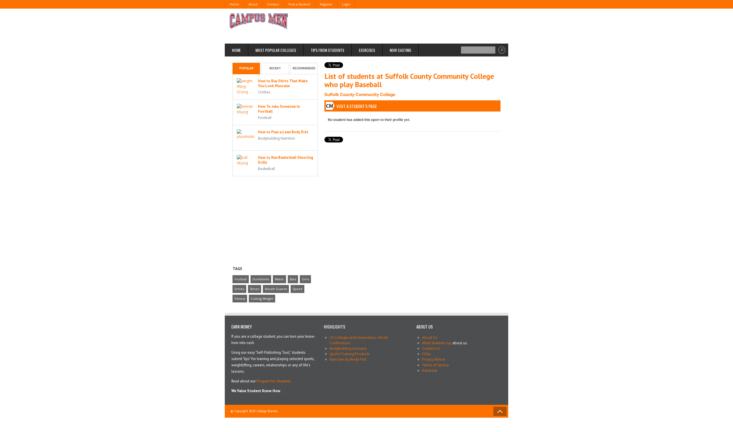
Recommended (304, 68)
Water (279, 279)
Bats (293, 279)
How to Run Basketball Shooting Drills (285, 160)
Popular (246, 68)
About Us (429, 337)
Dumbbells (261, 279)
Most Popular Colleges (275, 50)
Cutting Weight (262, 298)
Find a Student (299, 4)
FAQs (426, 353)
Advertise (430, 370)
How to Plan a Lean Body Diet (283, 132)
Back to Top (500, 411)
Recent (275, 68)
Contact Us (431, 348)
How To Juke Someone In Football (279, 109)
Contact (273, 4)
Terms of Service (435, 365)
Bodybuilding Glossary (348, 348)
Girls (305, 279)
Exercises (367, 50)
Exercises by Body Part (348, 359)
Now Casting (400, 50)
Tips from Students (327, 50)
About (253, 4)
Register (326, 4)
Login (346, 4)
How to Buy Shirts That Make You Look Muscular (283, 83)
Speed (297, 289)
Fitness (240, 298)
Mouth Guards (276, 289)
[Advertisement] (397, 26)
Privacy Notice (433, 359)
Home (234, 4)
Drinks (239, 289)
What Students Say (437, 343)
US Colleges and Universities (353, 337)
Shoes (254, 289)
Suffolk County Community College (359, 94)
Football (241, 279)
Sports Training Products (350, 353)
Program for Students (274, 381)
